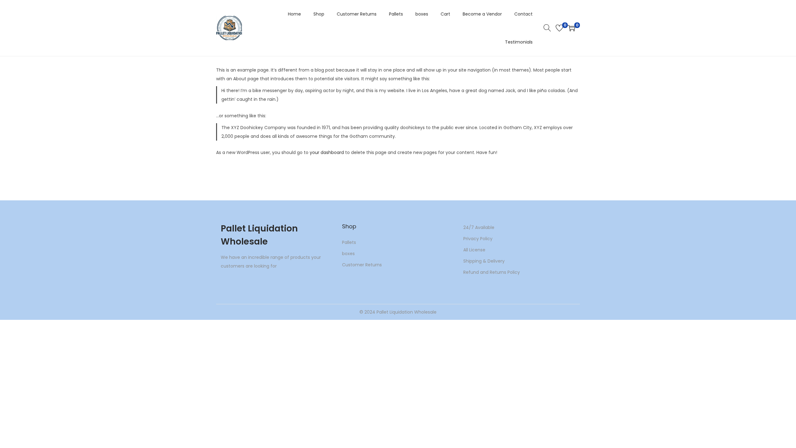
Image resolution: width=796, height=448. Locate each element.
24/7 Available (478, 227)
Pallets (349, 242)
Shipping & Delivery (484, 261)
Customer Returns (362, 265)
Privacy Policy (478, 239)
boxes (348, 253)
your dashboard (327, 152)
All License (474, 250)
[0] (559, 28)
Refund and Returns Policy (491, 272)
